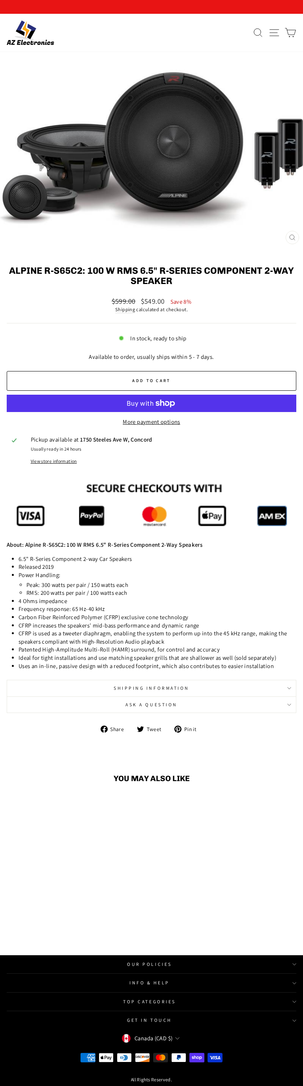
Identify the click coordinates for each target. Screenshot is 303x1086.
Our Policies (149, 964)
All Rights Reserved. (151, 1079)
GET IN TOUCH (149, 1020)
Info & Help (149, 983)
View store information (54, 461)
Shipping (125, 309)
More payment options (151, 421)
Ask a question (151, 704)
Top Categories (149, 1001)
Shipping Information (151, 688)
